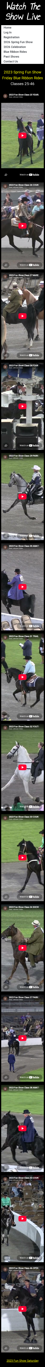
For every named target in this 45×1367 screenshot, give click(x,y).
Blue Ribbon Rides (15, 51)
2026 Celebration (15, 47)
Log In (8, 32)
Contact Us (11, 61)
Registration (11, 37)
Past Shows (11, 56)
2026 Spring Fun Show (18, 42)
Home (7, 27)
